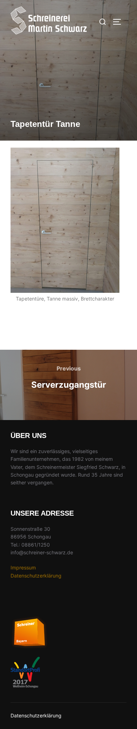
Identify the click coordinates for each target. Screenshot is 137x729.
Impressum (23, 567)
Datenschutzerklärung (36, 576)
